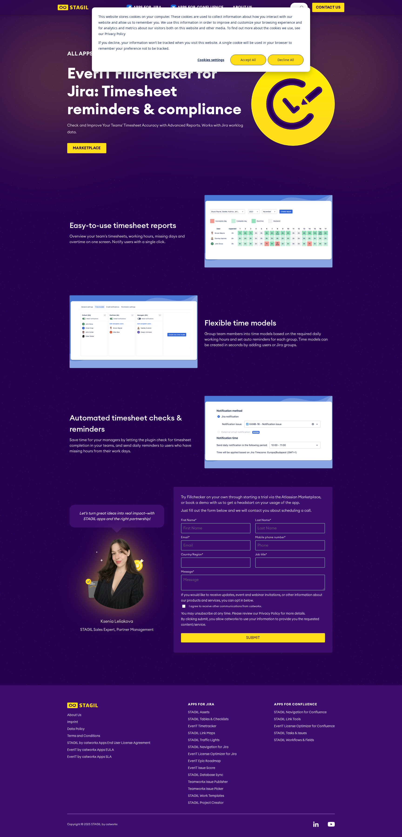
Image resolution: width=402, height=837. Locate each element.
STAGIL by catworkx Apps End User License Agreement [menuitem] (108, 743)
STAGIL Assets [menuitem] (198, 712)
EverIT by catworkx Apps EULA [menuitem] (90, 750)
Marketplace (87, 148)
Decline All (286, 60)
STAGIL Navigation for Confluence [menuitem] (300, 712)
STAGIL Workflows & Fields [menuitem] (294, 740)
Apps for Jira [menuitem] (201, 704)
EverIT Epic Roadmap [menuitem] (204, 761)
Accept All (248, 60)
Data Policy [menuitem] (76, 729)
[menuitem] (108, 706)
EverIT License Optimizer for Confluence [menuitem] (304, 726)
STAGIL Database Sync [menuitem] (205, 775)
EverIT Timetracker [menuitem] (202, 726)
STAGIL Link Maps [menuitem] (201, 733)
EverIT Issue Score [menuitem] (201, 768)
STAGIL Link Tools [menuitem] (287, 719)
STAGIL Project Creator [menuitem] (206, 802)
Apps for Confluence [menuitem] (295, 704)
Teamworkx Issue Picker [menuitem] (205, 789)
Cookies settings (211, 60)
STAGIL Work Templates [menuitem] (206, 796)
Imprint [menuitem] (72, 722)
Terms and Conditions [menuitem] (83, 736)
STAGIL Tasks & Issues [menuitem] (290, 733)
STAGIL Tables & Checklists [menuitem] (208, 719)
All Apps (80, 53)
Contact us (328, 7)
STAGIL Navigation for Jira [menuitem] (208, 747)
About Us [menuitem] (74, 715)
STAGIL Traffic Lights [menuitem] (203, 740)
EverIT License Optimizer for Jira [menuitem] (212, 754)
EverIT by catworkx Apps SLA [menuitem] (89, 757)
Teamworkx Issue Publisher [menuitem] (208, 782)
